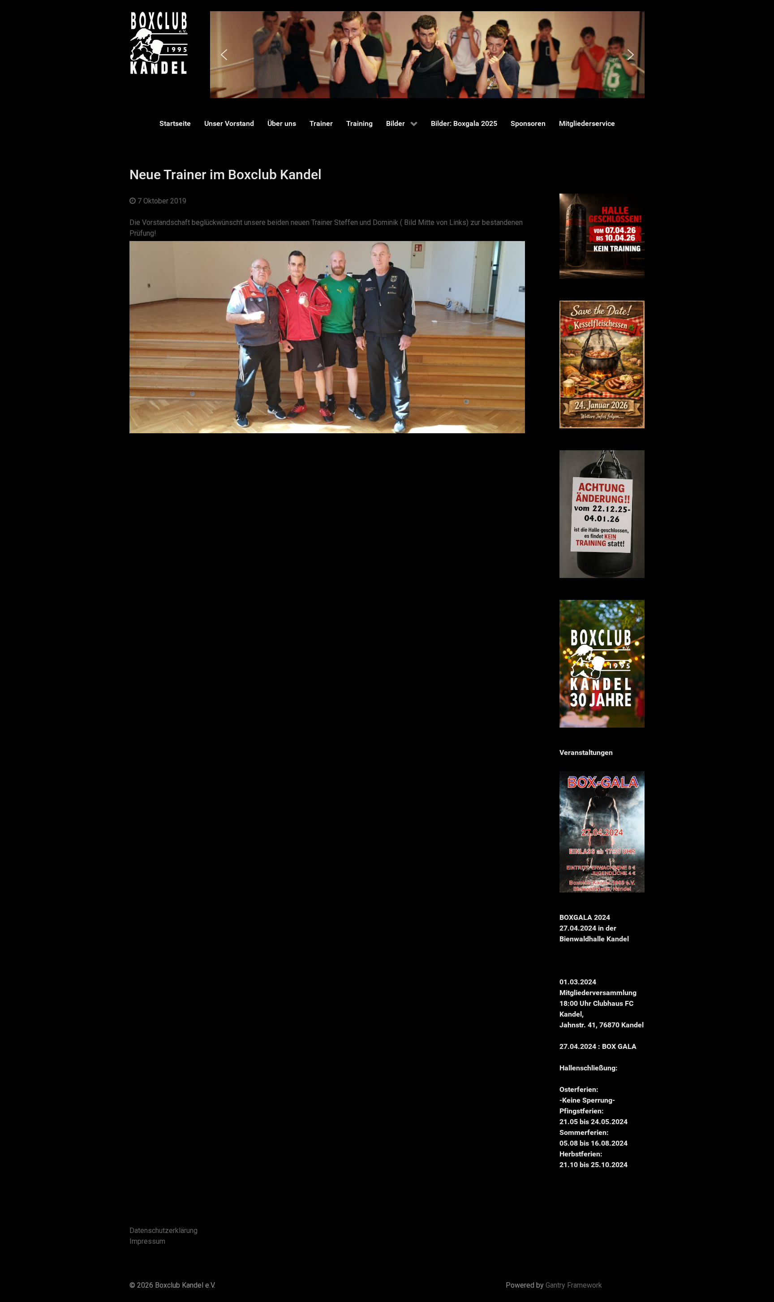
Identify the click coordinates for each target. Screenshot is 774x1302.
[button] (224, 54)
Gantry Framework (574, 1285)
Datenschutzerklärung (163, 1230)
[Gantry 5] (158, 42)
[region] (427, 54)
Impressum (147, 1241)
